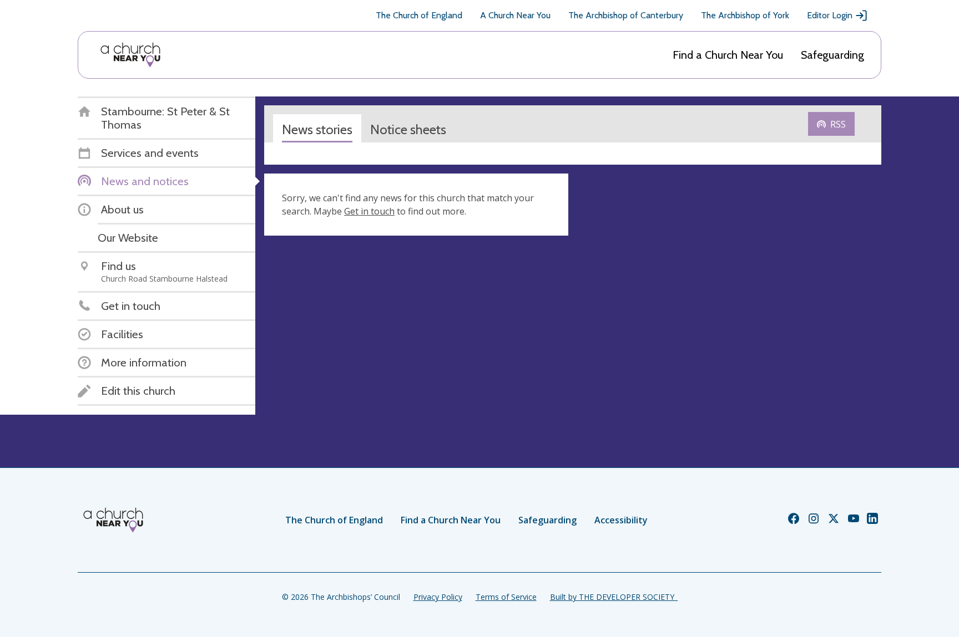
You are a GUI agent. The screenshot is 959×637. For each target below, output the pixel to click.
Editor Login (829, 15)
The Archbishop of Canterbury (625, 15)
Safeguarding (832, 55)
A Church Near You (515, 15)
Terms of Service (506, 597)
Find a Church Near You (728, 55)
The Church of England (419, 15)
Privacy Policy (437, 597)
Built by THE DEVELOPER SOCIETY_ (614, 597)
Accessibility (621, 520)
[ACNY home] (130, 55)
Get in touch (369, 211)
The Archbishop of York (745, 15)
